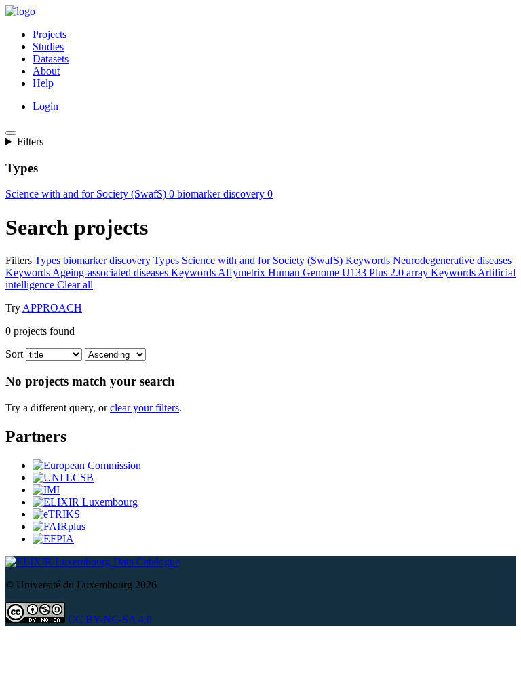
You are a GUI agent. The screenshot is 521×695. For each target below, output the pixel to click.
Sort (14, 354)
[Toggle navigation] (10, 133)
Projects (49, 34)
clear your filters (144, 407)
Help (43, 83)
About (46, 71)
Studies (48, 46)
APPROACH (52, 308)
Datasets (51, 58)
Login (45, 106)
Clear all (162, 284)
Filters (30, 141)
